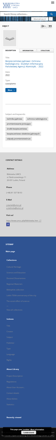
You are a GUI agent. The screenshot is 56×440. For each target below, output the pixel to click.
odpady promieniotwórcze (18, 138)
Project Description (15, 376)
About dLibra (12, 398)
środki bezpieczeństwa (17, 129)
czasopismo (10, 83)
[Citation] (50, 26)
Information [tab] (28, 51)
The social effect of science (18, 301)
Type (9, 348)
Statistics (10, 404)
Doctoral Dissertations (16, 278)
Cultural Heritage (14, 267)
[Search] (51, 14)
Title (8, 325)
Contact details (13, 393)
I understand (28, 432)
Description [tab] (10, 51)
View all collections (14, 310)
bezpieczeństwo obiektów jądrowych (23, 133)
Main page (10, 251)
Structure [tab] (45, 51)
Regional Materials (14, 284)
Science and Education (16, 272)
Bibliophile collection (15, 289)
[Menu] (52, 2)
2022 (7, 75)
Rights (9, 360)
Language (11, 354)
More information (37, 429)
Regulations (11, 381)
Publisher (10, 343)
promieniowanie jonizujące (19, 124)
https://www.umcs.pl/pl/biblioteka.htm (22, 220)
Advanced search (40, 19)
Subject (10, 337)
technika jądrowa (14, 119)
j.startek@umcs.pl (13, 205)
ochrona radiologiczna (37, 119)
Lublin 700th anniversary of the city (21, 295)
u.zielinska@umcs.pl (14, 208)
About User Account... (16, 387)
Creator (10, 331)
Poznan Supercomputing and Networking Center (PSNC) (29, 435)
